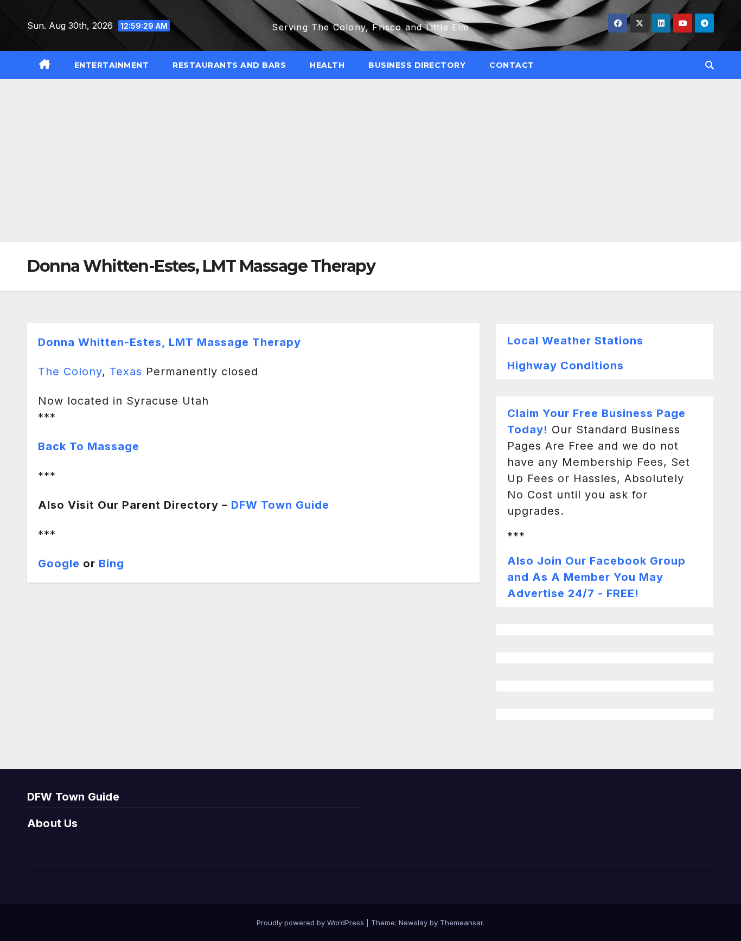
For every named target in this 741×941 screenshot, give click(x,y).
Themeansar (461, 922)
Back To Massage (88, 446)
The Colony (70, 371)
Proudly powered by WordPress (311, 922)
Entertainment (111, 65)
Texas (126, 371)
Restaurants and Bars (229, 65)
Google (59, 563)
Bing (111, 563)
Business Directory (416, 65)
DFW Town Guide (280, 504)
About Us (52, 823)
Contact (511, 65)
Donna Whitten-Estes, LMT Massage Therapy (169, 342)
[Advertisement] (370, 160)
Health (327, 65)
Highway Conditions (565, 365)
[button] (709, 65)
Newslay (413, 922)
